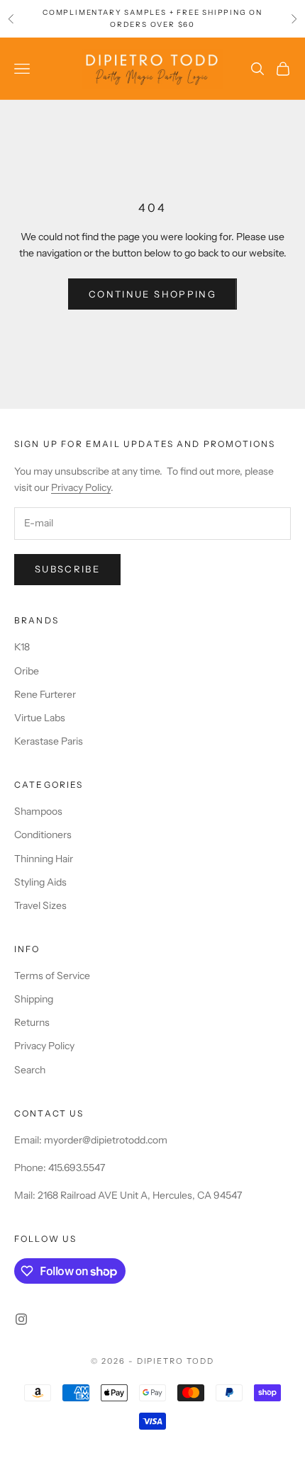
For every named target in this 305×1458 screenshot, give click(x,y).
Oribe (26, 671)
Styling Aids (40, 882)
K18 (22, 646)
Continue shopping (152, 294)
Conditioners (43, 834)
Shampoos (38, 811)
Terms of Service (52, 975)
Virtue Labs (39, 717)
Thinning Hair (43, 858)
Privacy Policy (81, 487)
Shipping (33, 999)
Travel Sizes (40, 905)
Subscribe (67, 569)
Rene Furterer (45, 694)
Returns (32, 1022)
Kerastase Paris (48, 741)
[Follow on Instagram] (21, 1319)
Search (29, 1069)
